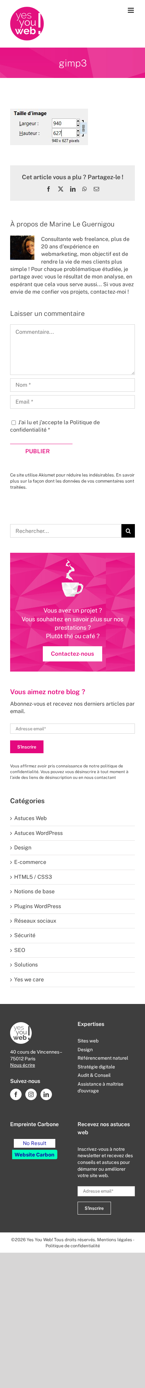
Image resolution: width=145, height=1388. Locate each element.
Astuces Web (30, 818)
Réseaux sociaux (35, 921)
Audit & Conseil (94, 1075)
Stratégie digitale (96, 1066)
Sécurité (24, 935)
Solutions (26, 964)
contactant (105, 777)
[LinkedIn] (46, 1094)
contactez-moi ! (109, 292)
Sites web (88, 1040)
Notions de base (34, 891)
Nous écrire (22, 1065)
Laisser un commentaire (47, 313)
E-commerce (30, 862)
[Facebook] (16, 1094)
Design (22, 847)
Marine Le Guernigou (82, 224)
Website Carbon (34, 1154)
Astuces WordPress (38, 833)
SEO (19, 950)
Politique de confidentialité (73, 1245)
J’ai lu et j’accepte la (55, 426)
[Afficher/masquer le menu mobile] (131, 10)
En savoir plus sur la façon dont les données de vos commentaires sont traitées (72, 481)
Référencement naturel (103, 1058)
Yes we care (29, 979)
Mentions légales (114, 1239)
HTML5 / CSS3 (33, 877)
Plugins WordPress (37, 906)
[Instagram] (31, 1094)
